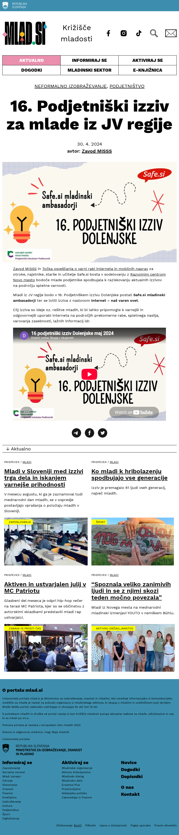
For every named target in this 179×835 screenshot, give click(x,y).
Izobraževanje (11, 801)
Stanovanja (9, 784)
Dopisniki (132, 776)
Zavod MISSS (25, 269)
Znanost (7, 789)
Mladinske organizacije (77, 768)
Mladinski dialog (73, 776)
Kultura (7, 805)
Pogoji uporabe (141, 825)
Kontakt (130, 794)
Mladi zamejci (11, 776)
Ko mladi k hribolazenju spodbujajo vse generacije (129, 474)
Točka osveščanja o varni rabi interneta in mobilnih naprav (95, 269)
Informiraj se (89, 61)
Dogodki (31, 70)
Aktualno (32, 61)
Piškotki (90, 825)
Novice (129, 762)
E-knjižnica (147, 70)
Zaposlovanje (20, 522)
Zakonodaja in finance (77, 797)
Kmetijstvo (9, 797)
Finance (7, 793)
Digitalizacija (10, 818)
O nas (127, 787)
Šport (100, 522)
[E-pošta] (171, 33)
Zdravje (7, 780)
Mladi (27, 462)
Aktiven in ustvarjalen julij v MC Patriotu (45, 587)
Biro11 (78, 825)
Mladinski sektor (89, 71)
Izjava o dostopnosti (113, 825)
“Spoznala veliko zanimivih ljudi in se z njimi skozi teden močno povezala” (131, 591)
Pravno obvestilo (165, 825)
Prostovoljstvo (71, 789)
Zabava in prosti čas (25, 628)
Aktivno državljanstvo (114, 628)
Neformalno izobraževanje (70, 86)
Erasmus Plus (71, 784)
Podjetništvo (127, 86)
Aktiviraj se (141, 61)
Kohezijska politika (74, 793)
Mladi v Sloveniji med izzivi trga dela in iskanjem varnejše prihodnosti (43, 478)
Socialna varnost (13, 772)
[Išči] (154, 33)
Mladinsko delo (72, 780)
